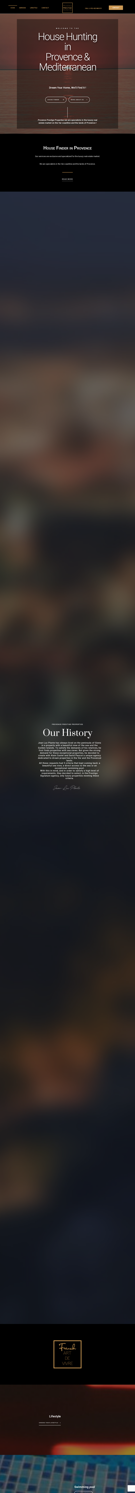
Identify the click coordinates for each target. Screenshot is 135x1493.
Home (13, 8)
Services (22, 8)
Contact (45, 8)
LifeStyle (33, 8)
